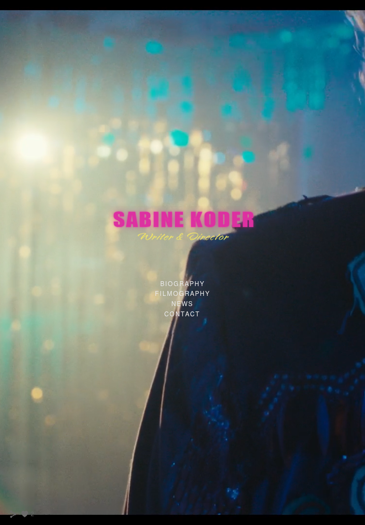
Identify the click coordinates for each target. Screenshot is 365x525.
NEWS (182, 303)
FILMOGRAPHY (182, 293)
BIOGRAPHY (182, 283)
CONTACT (182, 313)
